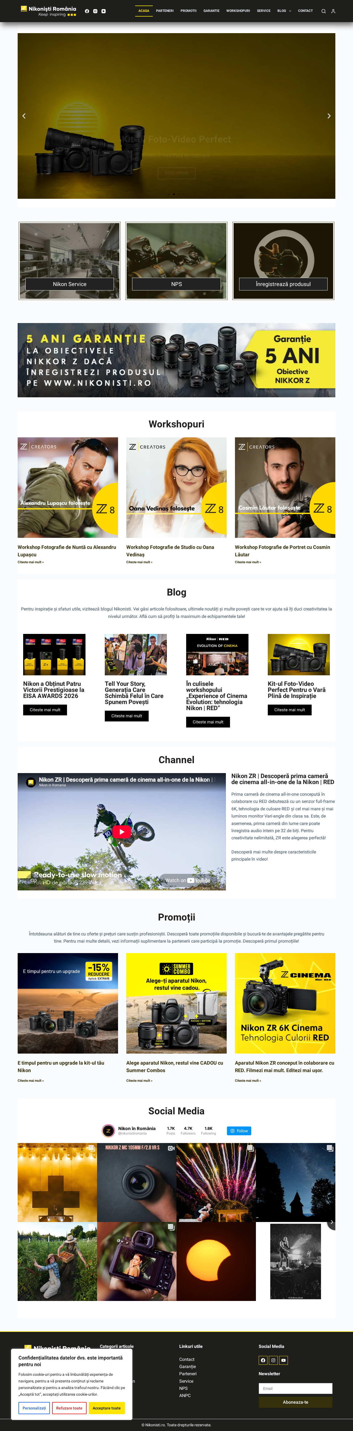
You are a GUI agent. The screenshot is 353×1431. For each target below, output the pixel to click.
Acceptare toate (107, 1408)
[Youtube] (283, 1360)
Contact (305, 11)
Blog (281, 11)
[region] (71, 1384)
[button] (23, 116)
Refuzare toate (69, 1408)
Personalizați (34, 1408)
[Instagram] (95, 11)
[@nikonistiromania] (108, 1130)
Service (264, 11)
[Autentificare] (333, 11)
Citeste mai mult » (31, 562)
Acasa (143, 11)
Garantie (212, 11)
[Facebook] (87, 11)
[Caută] (324, 11)
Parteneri (165, 11)
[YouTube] (103, 11)
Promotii (189, 11)
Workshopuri (238, 11)
